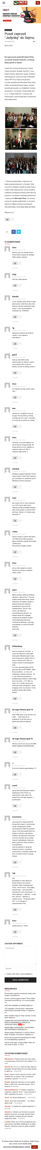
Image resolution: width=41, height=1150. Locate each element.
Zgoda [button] (35, 1147)
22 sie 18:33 (18, 1103)
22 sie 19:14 (28, 1094)
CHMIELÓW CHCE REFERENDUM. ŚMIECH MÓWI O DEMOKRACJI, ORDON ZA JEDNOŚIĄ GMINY (20, 1022)
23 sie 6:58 (23, 1079)
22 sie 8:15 (21, 1118)
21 (35, 41)
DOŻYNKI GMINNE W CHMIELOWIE (17, 1005)
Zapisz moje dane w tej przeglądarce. (20, 974)
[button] (38, 3)
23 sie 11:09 (17, 1071)
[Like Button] (7, 219)
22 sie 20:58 (14, 1086)
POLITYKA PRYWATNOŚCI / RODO (16, 1147)
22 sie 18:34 (31, 1097)
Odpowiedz (15, 268)
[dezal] (20, 15)
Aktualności (8, 30)
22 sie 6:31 (8, 1128)
